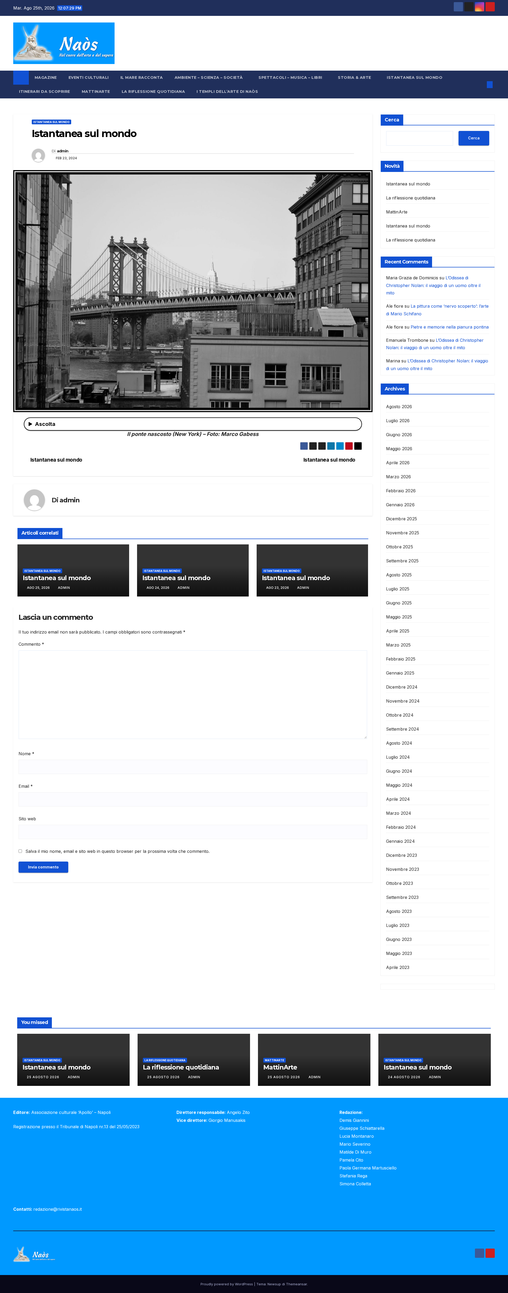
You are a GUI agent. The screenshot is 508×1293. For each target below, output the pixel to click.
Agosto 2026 (399, 406)
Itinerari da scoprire (44, 91)
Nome (26, 753)
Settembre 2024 (402, 729)
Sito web (27, 818)
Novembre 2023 (402, 869)
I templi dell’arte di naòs (227, 91)
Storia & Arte (355, 77)
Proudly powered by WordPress (227, 1284)
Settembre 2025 (402, 560)
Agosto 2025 (399, 574)
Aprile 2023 (398, 967)
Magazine (46, 77)
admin (63, 151)
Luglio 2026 (398, 420)
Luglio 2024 (398, 757)
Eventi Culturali (89, 77)
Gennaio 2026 (400, 504)
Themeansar (296, 1284)
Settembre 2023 (402, 897)
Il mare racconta (141, 77)
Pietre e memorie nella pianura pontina (450, 327)
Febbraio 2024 (401, 827)
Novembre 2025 (402, 532)
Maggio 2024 (399, 785)
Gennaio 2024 (400, 841)
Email (26, 786)
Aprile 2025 (398, 631)
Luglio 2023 (398, 925)
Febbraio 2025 (401, 659)
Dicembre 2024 (402, 687)
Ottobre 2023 (399, 883)
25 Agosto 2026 (43, 1077)
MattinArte (96, 91)
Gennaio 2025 (400, 673)
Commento (31, 644)
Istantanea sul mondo (414, 77)
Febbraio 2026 (401, 490)
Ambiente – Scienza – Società (209, 77)
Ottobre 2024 (400, 715)
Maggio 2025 (399, 617)
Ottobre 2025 (399, 546)
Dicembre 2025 (401, 518)
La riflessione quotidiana (153, 91)
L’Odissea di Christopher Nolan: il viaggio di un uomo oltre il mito (433, 285)
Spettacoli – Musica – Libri (290, 77)
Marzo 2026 (398, 476)
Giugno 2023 (399, 939)
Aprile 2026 (398, 462)
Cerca (392, 120)
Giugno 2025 (399, 602)
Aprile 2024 (398, 799)
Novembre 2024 (403, 701)
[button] (481, 84)
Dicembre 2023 (401, 855)
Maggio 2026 (399, 448)
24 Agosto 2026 (404, 1077)
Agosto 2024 (399, 743)
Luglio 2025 (398, 588)
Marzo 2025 (398, 645)
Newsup (274, 1284)
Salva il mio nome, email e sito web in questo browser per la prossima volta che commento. (117, 851)
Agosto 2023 (399, 911)
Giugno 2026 (399, 434)
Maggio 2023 (399, 953)
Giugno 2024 (399, 771)
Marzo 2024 (398, 813)
